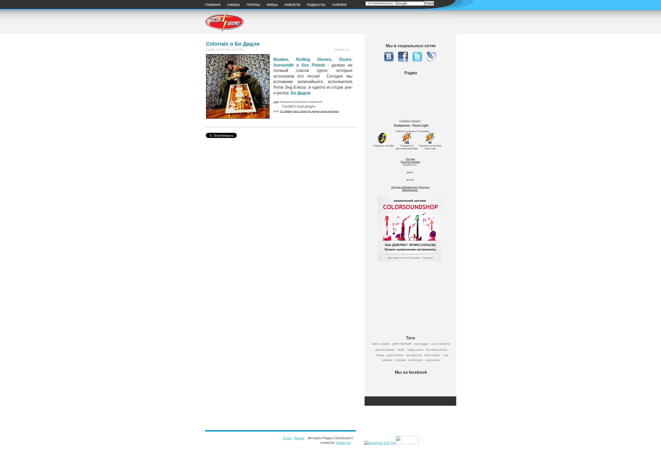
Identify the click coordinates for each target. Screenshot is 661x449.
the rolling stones (436, 349)
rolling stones (415, 349)
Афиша (233, 5)
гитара (380, 355)
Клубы (272, 5)
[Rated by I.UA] (407, 443)
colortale (400, 360)
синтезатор (433, 360)
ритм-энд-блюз (329, 111)
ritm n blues (300, 111)
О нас (287, 438)
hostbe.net (343, 443)
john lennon (402, 343)
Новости (292, 5)
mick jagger (421, 343)
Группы (253, 5)
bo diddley (286, 111)
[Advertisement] (412, 295)
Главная (213, 5)
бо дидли (314, 111)
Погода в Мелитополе (416, 188)
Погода (410, 159)
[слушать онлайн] (382, 142)
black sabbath (381, 343)
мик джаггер (414, 355)
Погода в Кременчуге (404, 187)
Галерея (339, 5)
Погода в (410, 161)
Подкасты (316, 5)
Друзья (299, 438)
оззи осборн (432, 355)
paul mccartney (385, 349)
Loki (275, 101)
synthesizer (415, 360)
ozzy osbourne (440, 343)
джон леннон (395, 355)
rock (400, 349)
